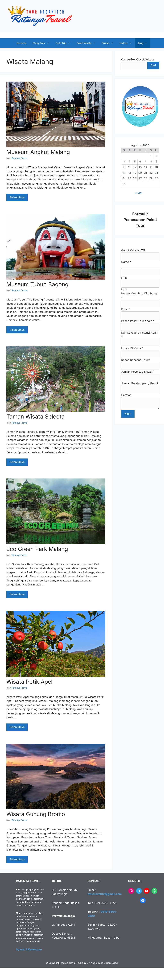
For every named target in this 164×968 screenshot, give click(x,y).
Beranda (21, 43)
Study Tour (39, 43)
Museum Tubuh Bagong (37, 284)
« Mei (138, 192)
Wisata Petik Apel (29, 681)
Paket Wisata (84, 43)
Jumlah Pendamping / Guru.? (139, 383)
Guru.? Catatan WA (133, 250)
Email (125, 309)
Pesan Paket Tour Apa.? (137, 321)
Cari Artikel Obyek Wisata (137, 59)
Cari (153, 65)
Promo (105, 43)
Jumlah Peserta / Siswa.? (137, 371)
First (124, 277)
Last (124, 289)
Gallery (124, 43)
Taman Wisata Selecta (35, 416)
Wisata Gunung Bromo (35, 814)
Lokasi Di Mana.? (132, 348)
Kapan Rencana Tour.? (135, 360)
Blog (140, 43)
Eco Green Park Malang (37, 548)
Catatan (126, 395)
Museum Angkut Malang (38, 152)
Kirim (128, 413)
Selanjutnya (17, 197)
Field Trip (61, 43)
